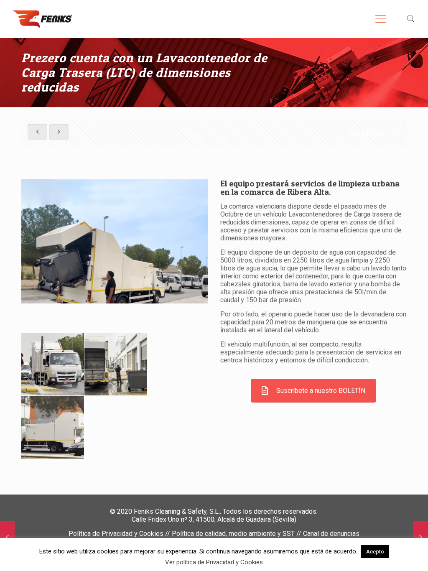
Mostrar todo (381, 134)
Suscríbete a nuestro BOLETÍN (320, 391)
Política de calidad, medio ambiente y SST (233, 534)
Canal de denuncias (331, 534)
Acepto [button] (375, 551)
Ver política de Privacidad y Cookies (214, 562)
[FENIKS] (42, 19)
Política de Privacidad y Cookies (116, 534)
